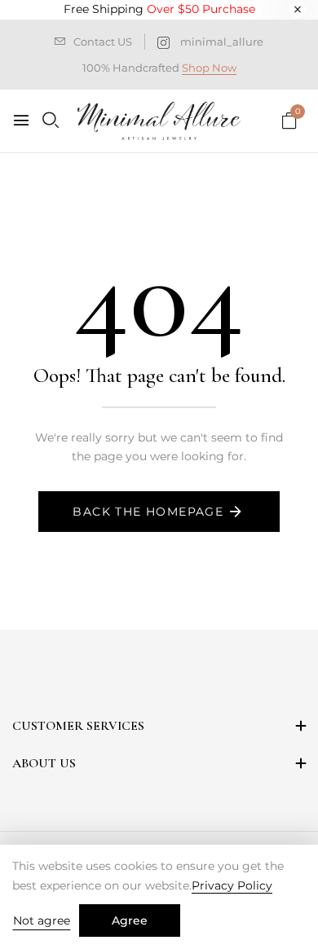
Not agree (41, 920)
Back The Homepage (148, 511)
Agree (130, 920)
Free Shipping (159, 9)
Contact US (102, 41)
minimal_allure (221, 41)
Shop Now (209, 67)
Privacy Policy (232, 885)
